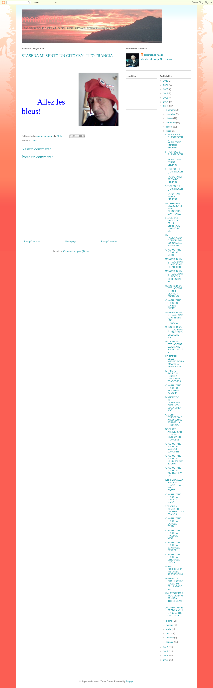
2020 (166, 89)
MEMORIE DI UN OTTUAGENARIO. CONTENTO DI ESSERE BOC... (174, 332)
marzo (169, 633)
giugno (169, 621)
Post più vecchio (109, 241)
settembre (171, 122)
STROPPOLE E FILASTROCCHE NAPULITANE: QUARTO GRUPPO (174, 141)
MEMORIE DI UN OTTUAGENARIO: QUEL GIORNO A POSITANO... (174, 291)
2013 (166, 655)
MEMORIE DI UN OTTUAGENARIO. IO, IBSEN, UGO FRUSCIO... (174, 317)
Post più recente (32, 241)
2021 (166, 85)
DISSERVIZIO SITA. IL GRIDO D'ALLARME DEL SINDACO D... (174, 583)
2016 (166, 106)
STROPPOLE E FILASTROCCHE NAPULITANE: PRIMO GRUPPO (174, 192)
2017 (166, 102)
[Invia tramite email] (71, 136)
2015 (166, 647)
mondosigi (43, 18)
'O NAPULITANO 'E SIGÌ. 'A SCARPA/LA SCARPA (173, 546)
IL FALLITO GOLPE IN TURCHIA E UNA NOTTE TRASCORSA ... (174, 376)
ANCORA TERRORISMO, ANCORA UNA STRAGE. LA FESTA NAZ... (174, 419)
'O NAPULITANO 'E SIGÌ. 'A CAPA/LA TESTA (173, 522)
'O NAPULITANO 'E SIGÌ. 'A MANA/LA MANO (173, 498)
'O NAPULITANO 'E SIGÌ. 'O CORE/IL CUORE (173, 304)
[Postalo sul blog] (74, 136)
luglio (169, 131)
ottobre (169, 118)
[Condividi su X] (77, 136)
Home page (70, 241)
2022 (166, 81)
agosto (169, 127)
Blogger (129, 681)
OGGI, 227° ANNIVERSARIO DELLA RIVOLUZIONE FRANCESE (173, 434)
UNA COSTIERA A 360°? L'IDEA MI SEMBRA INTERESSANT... (174, 598)
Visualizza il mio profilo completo (156, 59)
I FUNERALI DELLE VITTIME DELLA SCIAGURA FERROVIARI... (174, 361)
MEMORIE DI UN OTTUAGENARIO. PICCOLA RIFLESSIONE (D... (174, 276)
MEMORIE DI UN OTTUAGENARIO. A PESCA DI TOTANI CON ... (174, 263)
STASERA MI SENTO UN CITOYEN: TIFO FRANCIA (174, 510)
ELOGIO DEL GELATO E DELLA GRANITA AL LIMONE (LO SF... (172, 224)
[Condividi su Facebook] (80, 136)
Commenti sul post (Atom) (76, 251)
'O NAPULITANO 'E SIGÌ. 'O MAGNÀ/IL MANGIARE (173, 448)
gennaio (170, 642)
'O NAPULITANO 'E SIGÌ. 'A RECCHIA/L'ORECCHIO (174, 460)
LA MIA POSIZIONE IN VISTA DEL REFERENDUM (174, 570)
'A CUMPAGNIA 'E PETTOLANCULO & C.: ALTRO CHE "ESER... (174, 611)
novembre (171, 114)
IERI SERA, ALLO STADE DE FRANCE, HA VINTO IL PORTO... (174, 485)
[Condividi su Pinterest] (83, 136)
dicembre (170, 110)
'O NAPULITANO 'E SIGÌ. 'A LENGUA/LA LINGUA (173, 558)
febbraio (170, 637)
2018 (166, 98)
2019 (166, 93)
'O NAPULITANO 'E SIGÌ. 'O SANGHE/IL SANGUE (173, 389)
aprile (169, 629)
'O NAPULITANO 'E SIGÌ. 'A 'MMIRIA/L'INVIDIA (173, 472)
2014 (166, 651)
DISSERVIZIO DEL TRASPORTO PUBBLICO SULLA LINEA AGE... (173, 404)
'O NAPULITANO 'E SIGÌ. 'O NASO (173, 252)
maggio (170, 625)
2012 (166, 660)
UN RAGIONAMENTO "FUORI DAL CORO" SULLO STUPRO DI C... (174, 240)
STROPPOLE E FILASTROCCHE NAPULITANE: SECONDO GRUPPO (174, 175)
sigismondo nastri (153, 55)
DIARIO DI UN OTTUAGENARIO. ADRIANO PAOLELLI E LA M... (174, 346)
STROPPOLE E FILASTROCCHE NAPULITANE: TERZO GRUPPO (174, 158)
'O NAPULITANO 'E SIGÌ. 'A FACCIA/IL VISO (173, 534)
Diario (34, 140)
